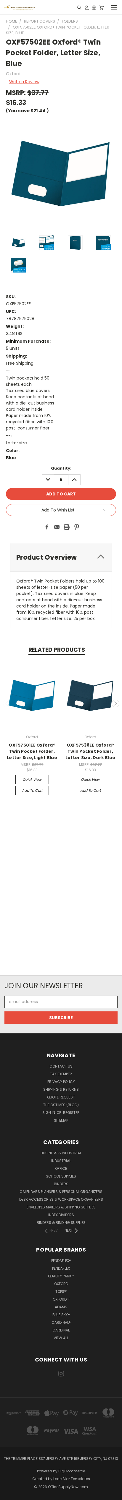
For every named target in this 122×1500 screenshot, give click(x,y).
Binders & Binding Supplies (61, 1222)
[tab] (61, 557)
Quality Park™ (61, 1276)
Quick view (32, 779)
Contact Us (61, 1066)
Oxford (61, 1283)
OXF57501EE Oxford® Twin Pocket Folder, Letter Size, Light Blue (32, 751)
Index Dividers (61, 1214)
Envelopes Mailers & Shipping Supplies (61, 1207)
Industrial (61, 1160)
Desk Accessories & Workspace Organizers (61, 1199)
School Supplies (61, 1176)
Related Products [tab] (56, 650)
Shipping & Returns (61, 1089)
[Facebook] (47, 527)
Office (61, 1168)
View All (61, 1337)
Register (71, 1112)
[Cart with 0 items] (101, 7)
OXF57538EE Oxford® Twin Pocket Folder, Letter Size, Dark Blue (90, 751)
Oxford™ (61, 1299)
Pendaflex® (61, 1260)
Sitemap (61, 1120)
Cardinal (61, 1330)
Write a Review (24, 82)
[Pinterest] (77, 527)
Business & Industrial (61, 1153)
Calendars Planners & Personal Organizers (61, 1191)
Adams (61, 1306)
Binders (61, 1183)
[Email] (57, 527)
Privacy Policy (61, 1081)
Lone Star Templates (71, 1478)
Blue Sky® (61, 1314)
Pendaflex (61, 1268)
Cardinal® (61, 1322)
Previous (7, 703)
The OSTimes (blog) (61, 1104)
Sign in (49, 1112)
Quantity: (61, 468)
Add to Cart (32, 790)
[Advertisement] (61, 889)
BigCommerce (71, 1471)
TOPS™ (61, 1291)
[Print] (67, 527)
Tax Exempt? (61, 1073)
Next (115, 703)
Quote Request (61, 1097)
